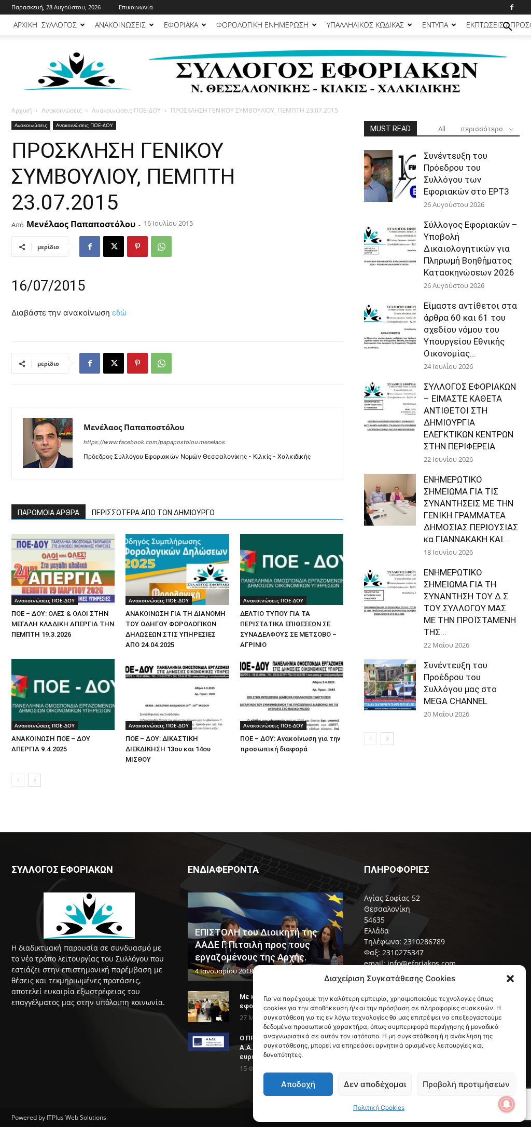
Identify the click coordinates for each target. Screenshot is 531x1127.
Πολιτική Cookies (378, 1107)
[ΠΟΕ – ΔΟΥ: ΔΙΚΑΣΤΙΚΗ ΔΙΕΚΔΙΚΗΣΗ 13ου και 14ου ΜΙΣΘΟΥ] (177, 694)
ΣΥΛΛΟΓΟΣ (59, 25)
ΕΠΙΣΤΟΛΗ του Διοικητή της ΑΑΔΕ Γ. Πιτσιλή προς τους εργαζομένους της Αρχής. (256, 945)
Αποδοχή (298, 1084)
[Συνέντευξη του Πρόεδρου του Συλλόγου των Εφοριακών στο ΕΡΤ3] (390, 176)
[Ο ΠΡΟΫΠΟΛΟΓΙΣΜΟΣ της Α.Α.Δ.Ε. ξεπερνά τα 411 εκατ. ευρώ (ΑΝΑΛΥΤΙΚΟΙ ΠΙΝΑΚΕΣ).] (208, 1042)
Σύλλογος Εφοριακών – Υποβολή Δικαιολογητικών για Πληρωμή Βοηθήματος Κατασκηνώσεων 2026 (471, 248)
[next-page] (34, 780)
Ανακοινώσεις (61, 110)
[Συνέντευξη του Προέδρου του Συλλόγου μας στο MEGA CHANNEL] (390, 685)
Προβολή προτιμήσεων (466, 1084)
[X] (113, 246)
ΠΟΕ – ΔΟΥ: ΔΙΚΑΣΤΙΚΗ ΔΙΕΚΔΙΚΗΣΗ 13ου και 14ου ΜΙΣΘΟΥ (168, 749)
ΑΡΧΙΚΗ (25, 25)
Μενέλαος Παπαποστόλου (80, 224)
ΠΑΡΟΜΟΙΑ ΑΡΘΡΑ (48, 512)
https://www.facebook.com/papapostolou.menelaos (154, 442)
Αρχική (21, 110)
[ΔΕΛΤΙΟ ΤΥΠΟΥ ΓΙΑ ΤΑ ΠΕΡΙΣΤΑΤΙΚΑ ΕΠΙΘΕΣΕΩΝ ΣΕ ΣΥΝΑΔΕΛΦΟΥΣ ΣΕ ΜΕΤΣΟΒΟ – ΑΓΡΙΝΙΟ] (291, 569)
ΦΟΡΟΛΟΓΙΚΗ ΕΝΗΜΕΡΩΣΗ (262, 25)
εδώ (119, 313)
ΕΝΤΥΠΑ (435, 25)
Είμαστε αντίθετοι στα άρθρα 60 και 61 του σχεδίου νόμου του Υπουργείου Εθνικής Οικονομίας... (470, 329)
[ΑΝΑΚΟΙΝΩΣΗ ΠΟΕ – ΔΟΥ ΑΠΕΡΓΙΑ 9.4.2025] (63, 694)
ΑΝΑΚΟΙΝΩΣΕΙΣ (120, 25)
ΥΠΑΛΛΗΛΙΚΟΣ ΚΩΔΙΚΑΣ (365, 25)
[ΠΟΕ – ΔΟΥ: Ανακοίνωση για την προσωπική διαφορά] (291, 694)
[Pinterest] (137, 246)
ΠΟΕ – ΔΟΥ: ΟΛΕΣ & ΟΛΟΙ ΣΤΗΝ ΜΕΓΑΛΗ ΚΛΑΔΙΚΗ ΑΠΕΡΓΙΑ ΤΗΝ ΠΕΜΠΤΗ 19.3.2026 (62, 624)
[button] (510, 978)
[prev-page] (17, 780)
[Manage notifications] (506, 1104)
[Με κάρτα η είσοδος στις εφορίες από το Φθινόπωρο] (208, 1006)
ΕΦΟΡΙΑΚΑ (181, 25)
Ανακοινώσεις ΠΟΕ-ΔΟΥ (126, 110)
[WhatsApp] (161, 246)
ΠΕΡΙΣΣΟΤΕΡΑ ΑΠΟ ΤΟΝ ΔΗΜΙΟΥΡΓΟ (153, 512)
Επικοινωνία (136, 7)
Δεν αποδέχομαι (375, 1084)
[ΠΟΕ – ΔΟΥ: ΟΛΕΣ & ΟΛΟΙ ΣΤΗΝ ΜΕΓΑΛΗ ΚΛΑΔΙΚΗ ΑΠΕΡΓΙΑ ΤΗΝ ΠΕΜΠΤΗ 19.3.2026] (63, 569)
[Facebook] (512, 7)
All (441, 129)
